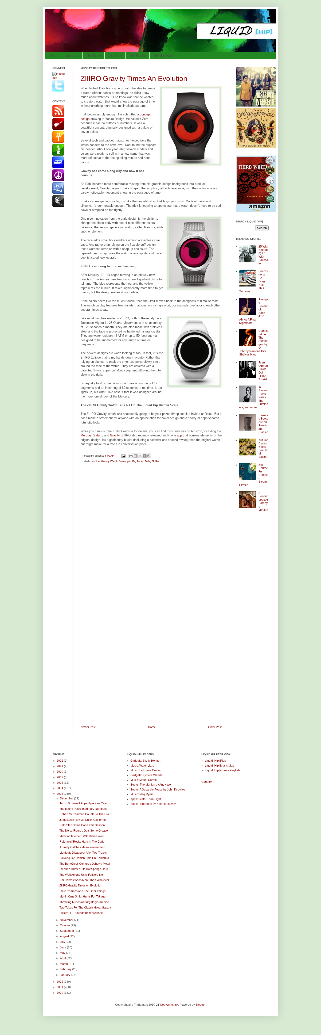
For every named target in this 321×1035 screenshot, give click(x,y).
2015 (60, 782)
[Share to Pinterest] (148, 456)
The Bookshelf (163, 55)
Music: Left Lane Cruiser (145, 770)
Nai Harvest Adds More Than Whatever (84, 880)
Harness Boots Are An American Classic (263, 424)
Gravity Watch (109, 461)
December (67, 798)
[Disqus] (151, 533)
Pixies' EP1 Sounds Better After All (81, 913)
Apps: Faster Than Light (145, 799)
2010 (60, 992)
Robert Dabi (143, 461)
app (179, 435)
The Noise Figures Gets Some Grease (83, 830)
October (65, 925)
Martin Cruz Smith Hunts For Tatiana (82, 896)
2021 (60, 766)
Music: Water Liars (142, 765)
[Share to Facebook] (144, 456)
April (63, 958)
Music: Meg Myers (141, 794)
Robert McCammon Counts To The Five (84, 814)
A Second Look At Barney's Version (263, 501)
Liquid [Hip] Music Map (219, 765)
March (64, 964)
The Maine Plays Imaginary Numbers (83, 808)
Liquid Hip (71, 55)
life (133, 461)
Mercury (86, 435)
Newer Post (88, 727)
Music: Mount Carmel (143, 780)
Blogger (200, 1004)
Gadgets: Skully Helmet (145, 760)
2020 (60, 771)
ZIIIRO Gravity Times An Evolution (134, 78)
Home (53, 55)
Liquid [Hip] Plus (215, 760)
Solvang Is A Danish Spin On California (84, 858)
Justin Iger (125, 461)
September (67, 930)
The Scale (93, 55)
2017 (60, 777)
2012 (60, 981)
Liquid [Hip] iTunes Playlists (222, 770)
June (63, 947)
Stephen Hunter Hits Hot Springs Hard (83, 869)
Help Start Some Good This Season (82, 825)
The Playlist (137, 55)
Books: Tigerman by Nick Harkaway (153, 804)
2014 (60, 788)
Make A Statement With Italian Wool (81, 836)
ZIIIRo (155, 461)
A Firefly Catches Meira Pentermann (82, 847)
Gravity (115, 435)
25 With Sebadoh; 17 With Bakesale (263, 255)
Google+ (206, 781)
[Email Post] (123, 455)
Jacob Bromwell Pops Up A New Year (83, 803)
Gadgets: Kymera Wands (146, 775)
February (66, 969)
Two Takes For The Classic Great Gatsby (85, 907)
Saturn (97, 435)
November (67, 920)
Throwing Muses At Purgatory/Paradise (84, 902)
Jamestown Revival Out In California (82, 819)
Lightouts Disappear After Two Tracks (83, 852)
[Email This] (131, 456)
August (65, 936)
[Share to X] (139, 456)
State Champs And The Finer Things (82, 891)
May (63, 953)
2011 (60, 987)
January (65, 975)
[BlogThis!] (135, 456)
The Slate (115, 55)
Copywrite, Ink (169, 1004)
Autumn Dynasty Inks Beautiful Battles (263, 449)
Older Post (215, 727)
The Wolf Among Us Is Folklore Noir (82, 874)
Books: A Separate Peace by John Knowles (157, 789)
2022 (60, 760)
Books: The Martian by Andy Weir (151, 784)
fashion (95, 461)
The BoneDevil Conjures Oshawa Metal (84, 863)
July (63, 941)
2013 (60, 793)
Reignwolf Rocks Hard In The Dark (81, 841)
